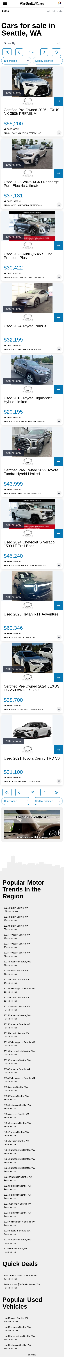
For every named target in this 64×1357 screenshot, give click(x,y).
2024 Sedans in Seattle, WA (17, 963)
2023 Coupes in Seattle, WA (17, 1241)
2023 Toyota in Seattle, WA (17, 1008)
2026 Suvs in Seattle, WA (16, 972)
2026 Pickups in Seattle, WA (17, 1214)
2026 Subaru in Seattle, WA (17, 1232)
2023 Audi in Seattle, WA (16, 1089)
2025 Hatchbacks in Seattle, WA (19, 1160)
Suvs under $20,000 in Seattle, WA (20, 1277)
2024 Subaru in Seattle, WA (17, 1071)
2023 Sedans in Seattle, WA (17, 1062)
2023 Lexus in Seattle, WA (16, 981)
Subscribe (57, 11)
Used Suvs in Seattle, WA (16, 1320)
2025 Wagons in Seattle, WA (17, 1205)
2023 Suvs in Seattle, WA (16, 927)
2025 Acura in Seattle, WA (16, 1116)
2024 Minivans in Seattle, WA (18, 1178)
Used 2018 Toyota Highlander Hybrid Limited (28, 400)
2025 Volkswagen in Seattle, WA (19, 990)
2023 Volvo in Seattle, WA (16, 1098)
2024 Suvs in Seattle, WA (16, 918)
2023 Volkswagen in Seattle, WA (19, 1044)
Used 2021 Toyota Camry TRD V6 (32, 758)
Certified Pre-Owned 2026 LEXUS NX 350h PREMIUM (31, 111)
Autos (5, 11)
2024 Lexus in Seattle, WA (16, 999)
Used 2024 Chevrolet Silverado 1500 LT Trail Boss (29, 544)
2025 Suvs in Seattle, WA (16, 909)
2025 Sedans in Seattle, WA (17, 1017)
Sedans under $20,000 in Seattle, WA (22, 1286)
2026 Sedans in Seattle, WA (17, 1125)
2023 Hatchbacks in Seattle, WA (19, 1053)
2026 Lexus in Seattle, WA (16, 1142)
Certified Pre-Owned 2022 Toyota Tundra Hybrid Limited (31, 472)
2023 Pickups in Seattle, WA (17, 1187)
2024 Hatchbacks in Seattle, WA (19, 1151)
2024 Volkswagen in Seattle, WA (19, 1080)
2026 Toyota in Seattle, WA (17, 954)
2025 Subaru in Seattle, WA (17, 1026)
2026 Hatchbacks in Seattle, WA (19, 1169)
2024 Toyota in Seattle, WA (17, 936)
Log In (48, 11)
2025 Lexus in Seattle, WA (16, 1035)
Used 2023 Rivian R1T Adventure (31, 614)
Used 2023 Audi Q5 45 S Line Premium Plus (28, 256)
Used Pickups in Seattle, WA (17, 1347)
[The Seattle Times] (32, 3)
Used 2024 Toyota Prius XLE (27, 326)
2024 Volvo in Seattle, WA (16, 1134)
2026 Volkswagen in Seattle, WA (19, 1223)
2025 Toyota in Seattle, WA (17, 945)
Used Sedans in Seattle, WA (17, 1329)
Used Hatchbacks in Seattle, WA (19, 1338)
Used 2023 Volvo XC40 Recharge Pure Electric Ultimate (31, 184)
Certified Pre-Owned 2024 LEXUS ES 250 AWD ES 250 (31, 688)
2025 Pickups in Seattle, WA (17, 1196)
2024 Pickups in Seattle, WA (17, 1107)
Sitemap (32, 1354)
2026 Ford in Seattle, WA (16, 1250)
